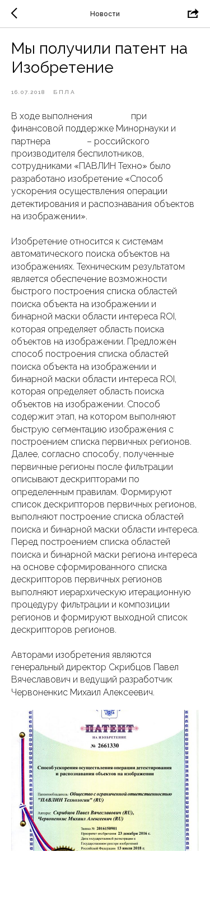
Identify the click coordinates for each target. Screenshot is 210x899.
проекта (112, 116)
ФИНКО (69, 141)
